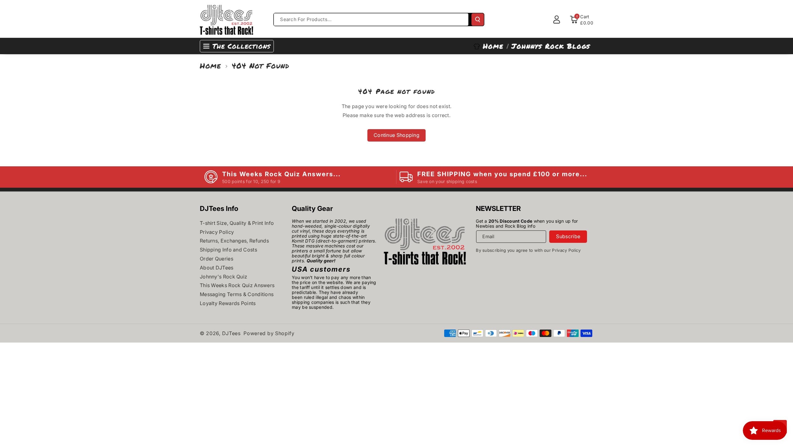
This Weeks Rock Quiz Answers (237, 285)
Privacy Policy (217, 232)
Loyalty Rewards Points (228, 303)
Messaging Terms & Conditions (237, 294)
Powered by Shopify (269, 333)
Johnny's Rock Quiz (223, 276)
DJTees (231, 333)
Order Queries (216, 259)
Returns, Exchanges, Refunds (234, 241)
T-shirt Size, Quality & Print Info (237, 223)
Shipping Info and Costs (228, 250)
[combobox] (371, 19)
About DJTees (217, 268)
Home (210, 65)
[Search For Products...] (477, 19)
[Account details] (556, 19)
